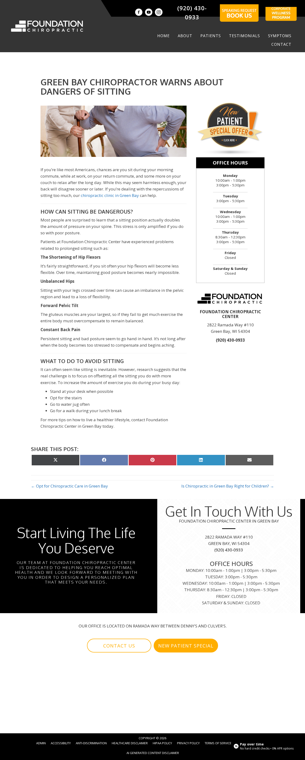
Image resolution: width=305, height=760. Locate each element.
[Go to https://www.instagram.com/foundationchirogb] (159, 12)
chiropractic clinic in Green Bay (110, 195)
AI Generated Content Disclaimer (153, 753)
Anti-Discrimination (91, 743)
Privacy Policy (188, 743)
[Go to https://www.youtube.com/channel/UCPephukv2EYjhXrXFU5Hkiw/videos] (148, 12)
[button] (119, 645)
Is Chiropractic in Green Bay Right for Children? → (227, 486)
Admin (41, 743)
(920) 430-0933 (230, 340)
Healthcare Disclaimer (130, 743)
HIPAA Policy (162, 743)
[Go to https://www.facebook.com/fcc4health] (138, 12)
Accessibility (61, 743)
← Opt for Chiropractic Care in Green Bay (69, 486)
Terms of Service (218, 743)
